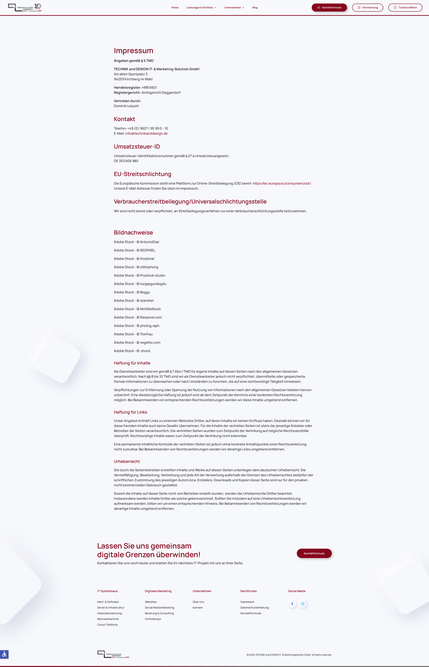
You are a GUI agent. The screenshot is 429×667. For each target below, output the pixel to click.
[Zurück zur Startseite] (25, 7)
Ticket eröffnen (408, 7)
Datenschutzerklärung (254, 607)
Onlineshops (153, 619)
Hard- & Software (108, 602)
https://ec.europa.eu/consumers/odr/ (282, 183)
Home (174, 7)
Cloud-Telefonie (107, 624)
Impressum (247, 602)
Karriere (198, 607)
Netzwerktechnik (108, 619)
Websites (151, 602)
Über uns (198, 602)
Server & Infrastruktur (110, 607)
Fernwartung (370, 7)
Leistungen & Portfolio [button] (200, 7)
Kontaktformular (332, 7)
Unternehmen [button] (232, 7)
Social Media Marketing (159, 607)
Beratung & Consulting (159, 613)
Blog (255, 7)
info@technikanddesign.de (146, 133)
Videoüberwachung (109, 613)
